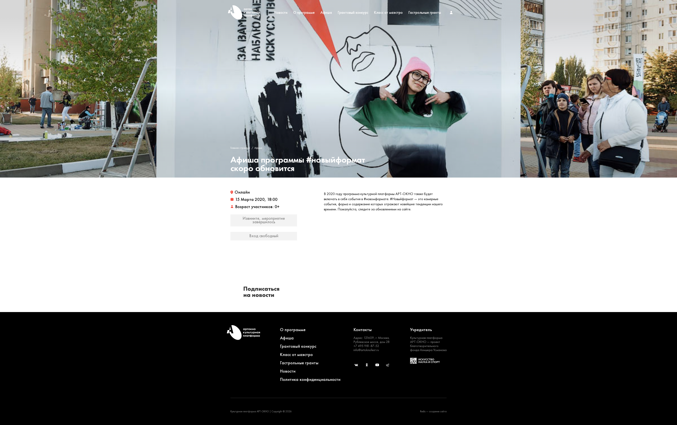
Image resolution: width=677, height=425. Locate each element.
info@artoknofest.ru (366, 350)
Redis (422, 411)
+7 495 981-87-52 (366, 346)
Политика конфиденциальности (310, 379)
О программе (304, 12)
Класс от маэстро (388, 12)
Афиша (326, 12)
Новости (281, 12)
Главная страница (240, 148)
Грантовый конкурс (353, 12)
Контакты (362, 330)
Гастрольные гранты (424, 12)
